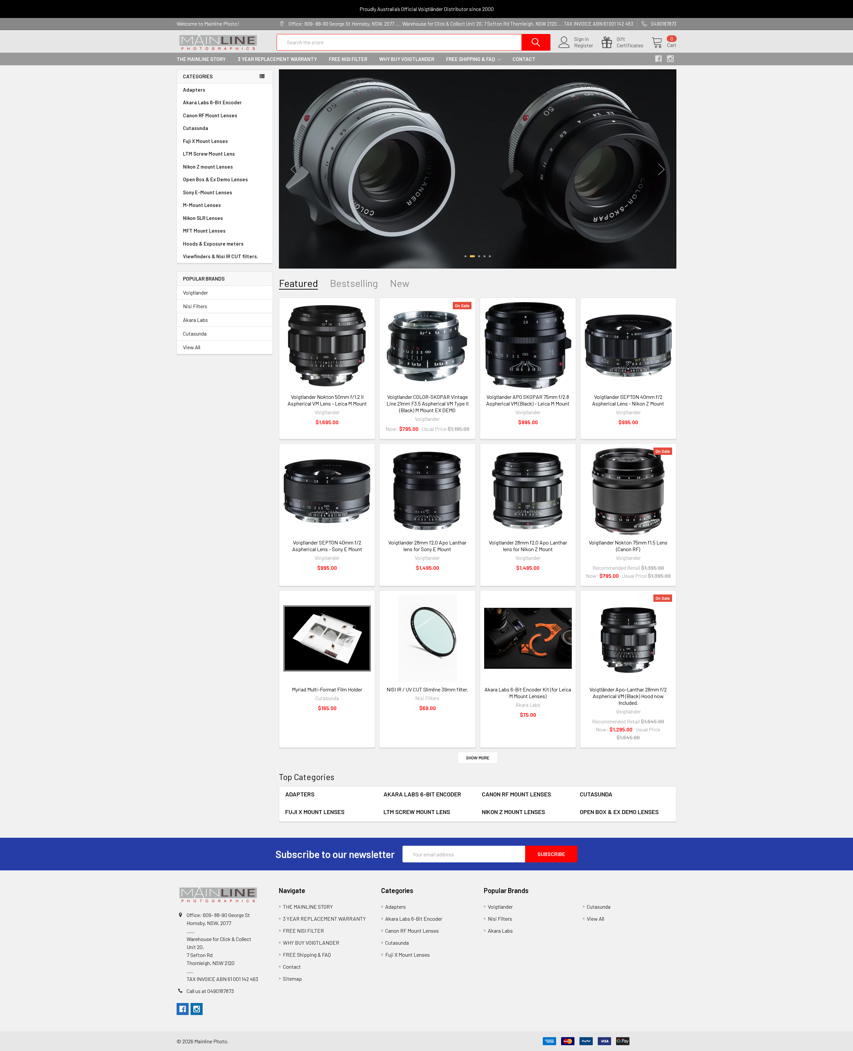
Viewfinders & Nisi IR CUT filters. (220, 256)
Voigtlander (195, 292)
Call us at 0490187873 (210, 991)
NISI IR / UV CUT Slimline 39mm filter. (427, 689)
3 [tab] (477, 256)
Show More (477, 757)
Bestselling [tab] (354, 283)
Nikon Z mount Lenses (208, 167)
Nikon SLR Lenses (203, 218)
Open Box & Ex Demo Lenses (215, 179)
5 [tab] (490, 256)
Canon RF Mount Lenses (210, 115)
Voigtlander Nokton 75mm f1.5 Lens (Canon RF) (628, 545)
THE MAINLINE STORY (201, 59)
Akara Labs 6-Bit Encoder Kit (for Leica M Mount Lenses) (527, 692)
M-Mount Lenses (202, 205)
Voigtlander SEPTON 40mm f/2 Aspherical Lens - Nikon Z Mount (628, 400)
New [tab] (400, 283)
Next (661, 169)
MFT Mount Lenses (204, 231)
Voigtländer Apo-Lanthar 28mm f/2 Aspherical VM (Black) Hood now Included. (628, 696)
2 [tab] (471, 256)
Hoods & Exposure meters (213, 244)
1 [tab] (465, 256)
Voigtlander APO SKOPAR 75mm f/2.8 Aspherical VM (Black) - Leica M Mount (527, 400)
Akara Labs (195, 320)
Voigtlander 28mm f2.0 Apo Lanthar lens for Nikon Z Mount (528, 545)
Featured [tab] (298, 283)
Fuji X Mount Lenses (205, 141)
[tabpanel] (477, 168)
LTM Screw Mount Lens (209, 154)
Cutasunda (195, 128)
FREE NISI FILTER (348, 59)
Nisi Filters (195, 306)
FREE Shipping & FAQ (471, 59)
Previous (294, 169)
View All (191, 347)
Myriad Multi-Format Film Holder (327, 689)
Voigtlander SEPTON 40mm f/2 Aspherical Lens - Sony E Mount (327, 545)
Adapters (194, 90)
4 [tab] (484, 256)
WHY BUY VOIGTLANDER (406, 59)
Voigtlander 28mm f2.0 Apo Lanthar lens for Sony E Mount (427, 545)
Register (583, 45)
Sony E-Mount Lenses (207, 192)
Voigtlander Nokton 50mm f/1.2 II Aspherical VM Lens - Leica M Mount (327, 400)
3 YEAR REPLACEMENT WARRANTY (277, 59)
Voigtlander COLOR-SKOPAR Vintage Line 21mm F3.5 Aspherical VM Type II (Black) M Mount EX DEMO (427, 403)
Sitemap (292, 978)
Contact (523, 59)
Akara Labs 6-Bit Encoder (212, 102)
